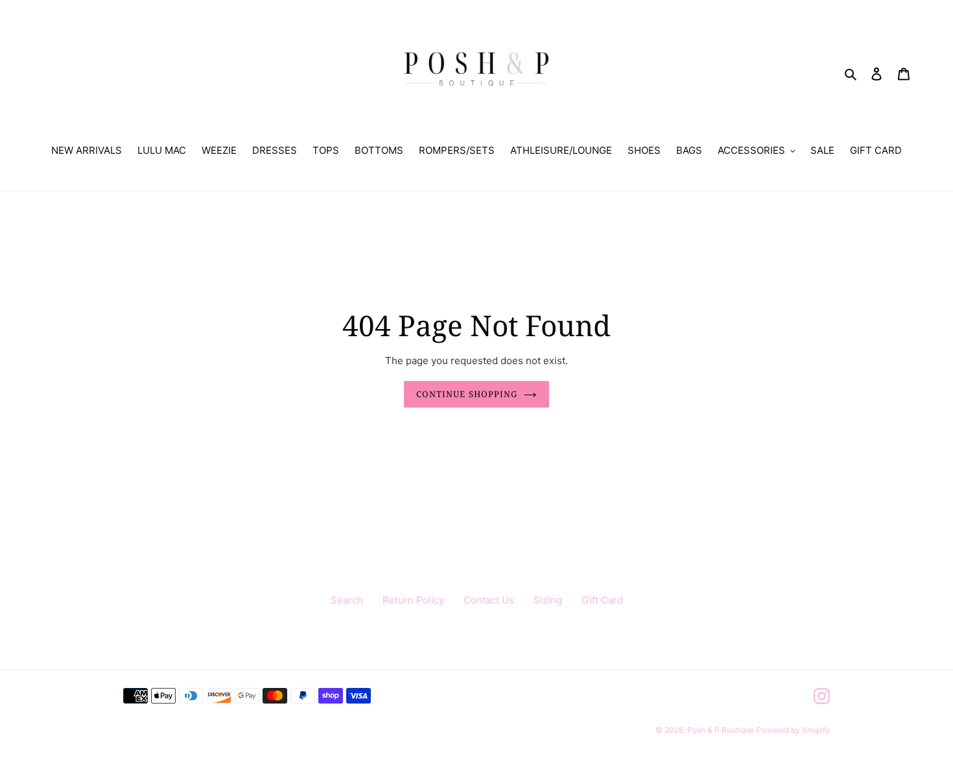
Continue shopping (466, 394)
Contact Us (489, 600)
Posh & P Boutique (720, 730)
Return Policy (413, 600)
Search (347, 600)
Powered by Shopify (793, 730)
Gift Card (602, 600)
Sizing (548, 600)
